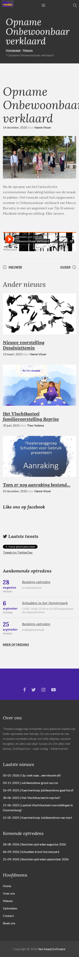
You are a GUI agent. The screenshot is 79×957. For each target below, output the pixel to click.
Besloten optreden (36, 582)
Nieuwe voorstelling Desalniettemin (23, 345)
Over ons (9, 893)
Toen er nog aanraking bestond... (36, 485)
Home (7, 886)
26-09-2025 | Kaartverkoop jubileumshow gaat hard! (38, 790)
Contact (8, 915)
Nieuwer (15, 267)
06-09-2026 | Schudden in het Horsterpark (31, 851)
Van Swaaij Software (51, 949)
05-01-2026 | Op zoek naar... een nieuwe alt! (32, 775)
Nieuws (28, 50)
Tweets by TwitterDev (18, 552)
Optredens (10, 908)
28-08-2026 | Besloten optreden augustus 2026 (34, 844)
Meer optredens (16, 644)
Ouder (65, 267)
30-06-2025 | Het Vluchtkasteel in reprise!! (31, 797)
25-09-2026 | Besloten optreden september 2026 (36, 859)
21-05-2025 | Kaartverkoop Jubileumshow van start (37, 817)
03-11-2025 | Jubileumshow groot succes (30, 783)
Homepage (13, 50)
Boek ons (9, 923)
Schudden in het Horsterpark (45, 603)
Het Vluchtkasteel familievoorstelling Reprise (31, 416)
